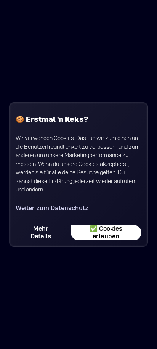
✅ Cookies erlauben (106, 233)
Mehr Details (40, 233)
